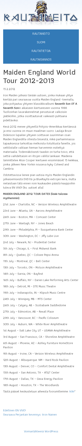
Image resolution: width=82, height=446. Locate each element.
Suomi (41, 42)
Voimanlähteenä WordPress (41, 431)
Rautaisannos (41, 59)
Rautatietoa (41, 50)
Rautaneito (41, 33)
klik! (71, 391)
